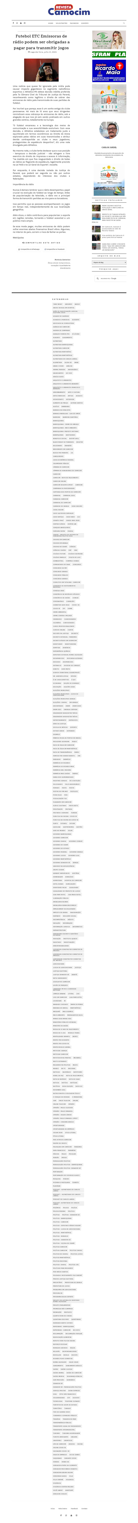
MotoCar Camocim (60, 1054)
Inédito (71, 919)
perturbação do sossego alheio (66, 1175)
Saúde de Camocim (74, 1373)
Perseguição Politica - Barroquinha (67, 1164)
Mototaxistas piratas (62, 1058)
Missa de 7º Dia (59, 1033)
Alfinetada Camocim (61, 348)
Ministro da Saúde (60, 1026)
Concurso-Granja (60, 578)
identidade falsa (60, 887)
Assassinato (58, 399)
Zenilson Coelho (60, 1494)
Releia (72, 1348)
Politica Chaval (76, 1250)
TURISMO (56, 1433)
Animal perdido (59, 369)
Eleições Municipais (61, 690)
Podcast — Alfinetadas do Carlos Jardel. (67, 1195)
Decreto (74, 633)
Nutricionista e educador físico (66, 1093)
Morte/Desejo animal (62, 1047)
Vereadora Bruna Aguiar (63, 1472)
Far (79, 756)
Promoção (57, 1312)
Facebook (74, 23)
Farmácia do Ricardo (61, 763)
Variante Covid (70, 1458)
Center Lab (72, 524)
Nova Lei (79, 1086)
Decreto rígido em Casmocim (65, 640)
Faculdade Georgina (61, 741)
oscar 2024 (58, 1132)
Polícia (74, 1207)
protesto (68, 1312)
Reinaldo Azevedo (60, 1348)
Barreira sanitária (70, 417)
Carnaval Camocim (60, 499)
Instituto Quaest (70, 938)
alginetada (57, 362)
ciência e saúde (59, 550)
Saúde (55, 1369)
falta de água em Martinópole (65, 748)
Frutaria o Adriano (61, 813)
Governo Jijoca (59, 855)
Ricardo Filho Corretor (63, 1358)
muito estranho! (60, 1061)
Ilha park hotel (59, 894)
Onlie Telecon (64, 1100)
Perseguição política (61, 1161)
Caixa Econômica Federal (63, 460)
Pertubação (58, 1172)
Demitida (56, 647)
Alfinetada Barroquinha (63, 344)
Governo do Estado (61, 848)
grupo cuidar (58, 869)
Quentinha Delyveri (61, 1319)
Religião (56, 1351)
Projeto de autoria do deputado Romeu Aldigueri (66, 1301)
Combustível (58, 561)
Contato (85, 23)
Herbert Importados (61, 873)
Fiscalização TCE (60, 798)
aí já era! (76, 334)
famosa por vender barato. (64, 756)
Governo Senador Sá (61, 862)
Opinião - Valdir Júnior (62, 1115)
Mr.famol (77, 1058)
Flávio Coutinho (59, 805)
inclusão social (69, 916)
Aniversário (73, 369)
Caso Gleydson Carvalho (63, 513)
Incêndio (56, 916)
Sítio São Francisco (68, 1394)
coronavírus (58, 601)
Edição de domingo (71, 683)
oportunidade (58, 1125)
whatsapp (69, 1490)
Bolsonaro (57, 445)
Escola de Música (60, 727)
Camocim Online (59, 481)
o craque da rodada (61, 1097)
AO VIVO (69, 373)
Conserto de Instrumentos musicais (64, 586)
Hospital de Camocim (73, 880)
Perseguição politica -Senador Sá (67, 1168)
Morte (75, 1036)
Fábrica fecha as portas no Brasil (67, 738)
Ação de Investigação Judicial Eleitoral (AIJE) (65, 312)
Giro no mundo (59, 830)
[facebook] (13, 23)
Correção (70, 601)
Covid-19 (56, 608)
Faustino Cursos (60, 780)
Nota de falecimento (74, 1075)
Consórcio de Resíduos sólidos (66, 594)
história (75, 873)
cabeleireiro (58, 456)
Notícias (73, 1082)
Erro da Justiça (59, 723)
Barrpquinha (58, 435)
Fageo (74, 741)
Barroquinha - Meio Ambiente (65, 428)
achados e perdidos (61, 319)
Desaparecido (58, 658)
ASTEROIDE (70, 399)
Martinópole (76, 1008)
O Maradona (77, 1097)
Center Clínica (59, 524)
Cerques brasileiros (61, 527)
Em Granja (74, 702)
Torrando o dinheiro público (65, 1415)
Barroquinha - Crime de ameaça (66, 424)
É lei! (74, 679)
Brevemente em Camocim (63, 449)
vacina (80, 1444)
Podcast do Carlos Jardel (63, 1199)
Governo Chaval (59, 841)
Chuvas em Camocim (61, 539)
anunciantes (58, 373)
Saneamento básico (74, 1365)
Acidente (75, 319)
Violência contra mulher (63, 1486)
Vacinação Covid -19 (61, 1451)
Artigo (70, 396)
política (56, 1215)
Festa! (71, 788)
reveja (66, 1355)
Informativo (77, 926)
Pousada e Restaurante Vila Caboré (67, 1275)
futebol (64, 823)
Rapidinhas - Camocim (62, 1330)
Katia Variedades (60, 978)
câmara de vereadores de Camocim (67, 470)
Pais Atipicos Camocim (62, 1139)
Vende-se (65, 1462)
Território (57, 1408)
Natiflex (56, 1072)
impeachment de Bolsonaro (64, 909)
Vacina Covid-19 (59, 1447)
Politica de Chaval (60, 1254)
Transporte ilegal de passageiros (67, 1426)
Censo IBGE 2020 (73, 520)
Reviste (75, 1355)
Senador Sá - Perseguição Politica (67, 1387)
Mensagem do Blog (75, 1015)
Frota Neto (73, 805)
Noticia (56, 1082)
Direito (56, 669)
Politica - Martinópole (62, 1232)
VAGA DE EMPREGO (60, 1454)
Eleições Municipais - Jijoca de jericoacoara (65, 694)
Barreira (56, 417)
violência (57, 1483)
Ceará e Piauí (58, 520)
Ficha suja (57, 795)
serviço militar (59, 1390)
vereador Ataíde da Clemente (65, 1465)
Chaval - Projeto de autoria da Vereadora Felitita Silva (65, 535)
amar (76, 362)
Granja (75, 862)
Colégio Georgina (75, 554)
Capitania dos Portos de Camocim (67, 492)
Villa (71, 1476)
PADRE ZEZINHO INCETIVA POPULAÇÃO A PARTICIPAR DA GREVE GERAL (113, 207)
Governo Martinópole (62, 859)
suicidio (76, 1397)
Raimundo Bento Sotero (63, 1323)
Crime (70, 608)
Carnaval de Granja (61, 506)
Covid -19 (75, 605)
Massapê (56, 1011)
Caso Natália (58, 517)
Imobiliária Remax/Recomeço (64, 905)
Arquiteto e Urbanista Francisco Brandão (66, 388)
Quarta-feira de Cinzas (62, 1316)
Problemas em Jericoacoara (64, 1289)
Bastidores (70, 435)
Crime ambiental (59, 612)
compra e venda (72, 561)
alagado (56, 337)
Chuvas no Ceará (60, 546)
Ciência (73, 546)
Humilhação (70, 884)
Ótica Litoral (58, 1136)
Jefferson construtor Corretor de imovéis (67, 950)
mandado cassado (60, 1004)
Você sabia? (58, 1490)
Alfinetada (57, 341)
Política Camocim (60, 1250)
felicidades (58, 784)
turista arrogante (60, 1437)
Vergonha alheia (60, 1476)
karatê (74, 974)
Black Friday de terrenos (63, 442)
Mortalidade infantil (61, 1036)
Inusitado (57, 942)
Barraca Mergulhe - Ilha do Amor (66, 413)
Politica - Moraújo (60, 1236)
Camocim (56, 474)
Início (53, 1509)
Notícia (65, 1082)
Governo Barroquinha (62, 834)
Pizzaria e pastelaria (61, 1182)
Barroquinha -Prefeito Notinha (65, 431)
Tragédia (56, 1419)
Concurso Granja (60, 571)
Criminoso (57, 619)
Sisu (55, 1394)
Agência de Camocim (61, 327)
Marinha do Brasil (60, 1008)
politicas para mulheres (63, 1268)
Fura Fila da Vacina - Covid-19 (65, 816)
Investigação (69, 942)
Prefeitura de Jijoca (61, 1286)
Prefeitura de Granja (73, 1282)
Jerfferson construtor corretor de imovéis (67, 959)
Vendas (56, 1462)
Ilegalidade (73, 887)
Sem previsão (58, 1380)
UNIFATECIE (68, 1440)
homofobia (57, 880)
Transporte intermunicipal (64, 1430)
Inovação (57, 938)
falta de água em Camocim (63, 745)
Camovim (78, 485)
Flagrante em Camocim (62, 802)
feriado (56, 788)
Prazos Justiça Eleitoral (63, 1279)
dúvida (73, 676)
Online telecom (59, 1104)
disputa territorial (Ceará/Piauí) (66, 672)
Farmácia (67, 759)
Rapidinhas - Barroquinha (63, 1326)
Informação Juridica (61, 926)
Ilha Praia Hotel (74, 894)
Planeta (76, 1182)
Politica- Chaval (59, 1264)
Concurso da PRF (60, 568)
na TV (63, 1068)
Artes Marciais (59, 396)
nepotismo (78, 1072)
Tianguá (67, 1408)
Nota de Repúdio (59, 1079)
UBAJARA (74, 1437)
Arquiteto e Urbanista (62, 380)
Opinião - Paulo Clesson (63, 1107)
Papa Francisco (59, 1150)
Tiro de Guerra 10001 (61, 1412)
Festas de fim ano (60, 791)
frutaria (68, 809)
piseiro (66, 1179)
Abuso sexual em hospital (63, 308)
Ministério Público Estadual (64, 1022)
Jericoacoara (58, 964)
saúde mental (58, 1376)
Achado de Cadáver (61, 316)
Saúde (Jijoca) (66, 1369)
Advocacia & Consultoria (63, 323)
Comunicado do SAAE (61, 564)
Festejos (74, 791)
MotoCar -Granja (60, 1050)
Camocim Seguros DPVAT (63, 485)
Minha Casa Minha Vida (62, 1018)
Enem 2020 (77, 706)
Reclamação (58, 1333)
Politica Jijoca (77, 1254)
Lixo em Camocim (60, 997)
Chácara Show (59, 531)
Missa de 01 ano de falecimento (66, 1029)
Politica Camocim (60, 1247)
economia (57, 683)
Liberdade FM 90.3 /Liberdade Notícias (64, 989)
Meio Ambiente (59, 1015)
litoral (71, 993)
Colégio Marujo (59, 557)
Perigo (64, 1157)
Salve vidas (73, 1362)
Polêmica (56, 1207)
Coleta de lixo (75, 557)
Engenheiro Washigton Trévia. (65, 716)
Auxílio (56, 406)
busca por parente (60, 453)
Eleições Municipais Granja (64, 699)
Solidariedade (59, 1397)
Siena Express (74, 1390)
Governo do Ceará (60, 845)
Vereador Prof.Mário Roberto (65, 1469)
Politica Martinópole (61, 1257)
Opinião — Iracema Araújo (63, 1122)
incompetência (59, 919)
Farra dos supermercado (63, 777)
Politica (71, 1211)
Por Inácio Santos (60, 1272)
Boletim (80, 442)
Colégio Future (59, 554)
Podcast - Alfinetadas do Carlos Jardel (66, 1190)
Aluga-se (68, 362)
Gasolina (56, 827)
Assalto (79, 396)
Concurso (77, 564)
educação (57, 687)
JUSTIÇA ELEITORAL (60, 971)
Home (50, 23)
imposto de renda (60, 912)
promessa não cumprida (63, 1308)
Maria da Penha (77, 1004)
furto (55, 823)
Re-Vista (76, 1330)
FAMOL (76, 752)
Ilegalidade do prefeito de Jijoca (66, 891)
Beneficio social (60, 438)
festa (64, 788)
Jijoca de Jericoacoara (62, 967)
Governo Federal (60, 852)
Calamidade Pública (61, 463)
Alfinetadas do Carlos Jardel (65, 359)
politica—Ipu (74, 1264)
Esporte (73, 727)
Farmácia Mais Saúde (61, 773)
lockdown (57, 1001)
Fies (66, 795)
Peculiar (72, 1154)
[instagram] (24, 23)
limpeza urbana (59, 993)
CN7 (70, 550)
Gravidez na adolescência (63, 866)
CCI (78, 517)
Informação (68, 923)
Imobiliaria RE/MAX (60, 902)
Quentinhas (76, 1319)
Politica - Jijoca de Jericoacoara (66, 1229)
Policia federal (59, 1211)
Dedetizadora (70, 644)
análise (69, 366)
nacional (71, 1068)
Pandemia (78, 1147)
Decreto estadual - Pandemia (65, 637)
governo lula (73, 855)
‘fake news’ (58, 304)
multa (75, 1065)
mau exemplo (68, 1011)
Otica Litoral (70, 1132)
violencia (70, 1479)
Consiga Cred (58, 590)
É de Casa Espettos (61, 679)
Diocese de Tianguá (72, 665)
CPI (64, 608)
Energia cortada (70, 709)
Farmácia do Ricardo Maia (63, 766)
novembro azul (59, 1090)
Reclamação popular (74, 1333)
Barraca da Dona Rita (61, 410)
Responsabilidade (70, 1351)
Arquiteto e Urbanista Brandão (66, 384)
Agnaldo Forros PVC (61, 334)
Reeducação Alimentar (62, 1337)
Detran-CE (57, 665)
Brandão (68, 445)
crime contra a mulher (62, 615)
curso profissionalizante (63, 626)
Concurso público (60, 575)
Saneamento (58, 1365)
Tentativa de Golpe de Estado (65, 1405)
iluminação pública (61, 898)
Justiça (78, 967)
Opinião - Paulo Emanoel (63, 1111)
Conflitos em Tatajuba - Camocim (66, 582)
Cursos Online (59, 630)
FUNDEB (74, 813)
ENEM (68, 706)
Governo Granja (76, 852)
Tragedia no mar (69, 1419)
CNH (75, 550)
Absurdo (68, 304)
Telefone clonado (72, 1401)
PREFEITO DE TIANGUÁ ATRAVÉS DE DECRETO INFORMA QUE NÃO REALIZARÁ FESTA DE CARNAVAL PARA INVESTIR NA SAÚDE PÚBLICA (109, 218)
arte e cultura (74, 392)
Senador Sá (58, 1383)
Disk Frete (66, 669)
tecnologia (57, 1401)
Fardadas (57, 759)
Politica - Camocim (60, 1222)
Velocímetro (61, 23)
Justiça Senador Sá (61, 974)
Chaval (70, 531)
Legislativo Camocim (61, 981)
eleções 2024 (69, 687)
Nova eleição (67, 1086)
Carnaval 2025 (69, 495)
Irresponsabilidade (61, 946)
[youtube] (21, 23)
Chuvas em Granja (60, 543)
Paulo (64, 1154)
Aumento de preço (60, 403)
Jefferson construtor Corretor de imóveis (67, 954)
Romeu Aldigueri (60, 1362)
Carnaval (57, 495)
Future (72, 823)
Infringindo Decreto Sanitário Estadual (65, 934)
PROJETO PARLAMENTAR (61, 1305)
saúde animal (58, 1373)
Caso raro (70, 517)
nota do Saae (74, 1079)
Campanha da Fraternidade (64, 488)
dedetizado (57, 644)
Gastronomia (68, 827)
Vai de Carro (75, 1454)
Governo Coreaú (75, 841)
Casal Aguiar (58, 510)
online (75, 1100)
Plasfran (56, 1186)
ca (72, 453)
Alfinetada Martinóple (62, 352)
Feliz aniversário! (72, 784)
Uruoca (72, 1444)
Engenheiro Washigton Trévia (65, 713)
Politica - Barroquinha (62, 1218)
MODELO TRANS (73, 1033)
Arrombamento (59, 392)
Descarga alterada (74, 658)
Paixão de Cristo (60, 1143)
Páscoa (56, 1154)
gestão (79, 827)
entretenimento (59, 720)
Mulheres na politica (61, 1065)
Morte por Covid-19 (61, 1043)
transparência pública (62, 1422)
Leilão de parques (60, 985)
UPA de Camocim (59, 1444)
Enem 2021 (57, 709)
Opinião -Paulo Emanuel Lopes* (65, 1118)
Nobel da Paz (58, 1075)
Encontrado (58, 706)
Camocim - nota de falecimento (66, 477)
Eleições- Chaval (60, 702)
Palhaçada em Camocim (62, 1147)
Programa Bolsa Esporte (63, 1296)
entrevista (73, 720)
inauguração (75, 912)
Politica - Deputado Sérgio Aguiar (67, 1225)
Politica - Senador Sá (62, 1239)
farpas (75, 773)
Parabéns (72, 1150)
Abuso (77, 304)
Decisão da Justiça (61, 633)
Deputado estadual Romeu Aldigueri (67, 655)
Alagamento (67, 337)
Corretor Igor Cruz (61, 605)
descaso (56, 662)
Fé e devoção (75, 780)
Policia (66, 1207)
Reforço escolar (60, 1344)
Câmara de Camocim (61, 467)
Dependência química (61, 651)
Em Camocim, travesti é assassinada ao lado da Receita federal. (111, 228)
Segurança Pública (74, 1376)
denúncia (66, 647)
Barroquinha (58, 420)
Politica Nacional (60, 1261)
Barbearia (66, 406)
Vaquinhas (57, 1458)
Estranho (71, 731)
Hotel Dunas (58, 884)
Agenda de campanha (61, 330)
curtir (70, 630)
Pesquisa (57, 1179)
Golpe (70, 830)
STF (68, 1397)
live (77, 993)
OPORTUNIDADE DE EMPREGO (63, 1129)
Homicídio (69, 877)
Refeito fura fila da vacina (64, 1341)
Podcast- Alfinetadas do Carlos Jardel (66, 1203)
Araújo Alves (58, 376)
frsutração (58, 809)
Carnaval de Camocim (62, 502)
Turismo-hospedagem (71, 1433)
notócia (56, 1086)
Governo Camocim (60, 837)
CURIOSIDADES (68, 622)
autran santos (77, 403)
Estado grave (58, 731)
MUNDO (56, 1068)
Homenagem (58, 877)
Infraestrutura (59, 930)
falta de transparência (62, 752)
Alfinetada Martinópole (62, 355)
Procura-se (58, 1293)
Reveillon (57, 1355)
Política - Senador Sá (71, 1215)
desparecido (68, 662)
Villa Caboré (58, 1479)
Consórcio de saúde (61, 598)
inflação (56, 923)
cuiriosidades (70, 619)
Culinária (57, 622)
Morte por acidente (61, 1040)
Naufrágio (67, 1072)
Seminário (71, 1380)
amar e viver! (58, 366)
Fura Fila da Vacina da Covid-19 (65, 820)
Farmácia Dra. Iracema (62, 770)
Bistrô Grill (74, 438)
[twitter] (17, 23)
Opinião (71, 1104)
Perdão (56, 1157)
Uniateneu (57, 1440)
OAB (54, 1100)
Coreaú (76, 598)
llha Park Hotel (75, 997)
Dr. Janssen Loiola (60, 676)
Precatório (57, 1282)
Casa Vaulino (77, 506)
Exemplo (56, 734)
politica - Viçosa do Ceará (63, 1243)
